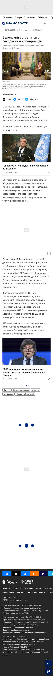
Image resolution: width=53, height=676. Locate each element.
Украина (35, 390)
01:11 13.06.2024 (9, 30)
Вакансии (6, 603)
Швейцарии (40, 273)
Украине (42, 269)
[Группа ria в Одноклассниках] (34, 573)
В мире (6, 390)
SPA (45, 120)
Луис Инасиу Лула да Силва (27, 313)
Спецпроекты (8, 592)
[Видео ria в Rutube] (43, 573)
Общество (17, 588)
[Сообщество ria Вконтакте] (25, 573)
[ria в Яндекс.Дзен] (16, 573)
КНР (19, 310)
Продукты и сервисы (36, 592)
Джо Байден (25, 307)
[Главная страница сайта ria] (15, 23)
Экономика (28, 588)
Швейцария (8, 394)
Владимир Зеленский (25, 394)
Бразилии (7, 313)
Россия (6, 280)
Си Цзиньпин (28, 310)
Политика (6, 588)
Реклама (20, 592)
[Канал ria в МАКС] (6, 573)
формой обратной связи (25, 644)
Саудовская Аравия (21, 390)
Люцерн (40, 300)
